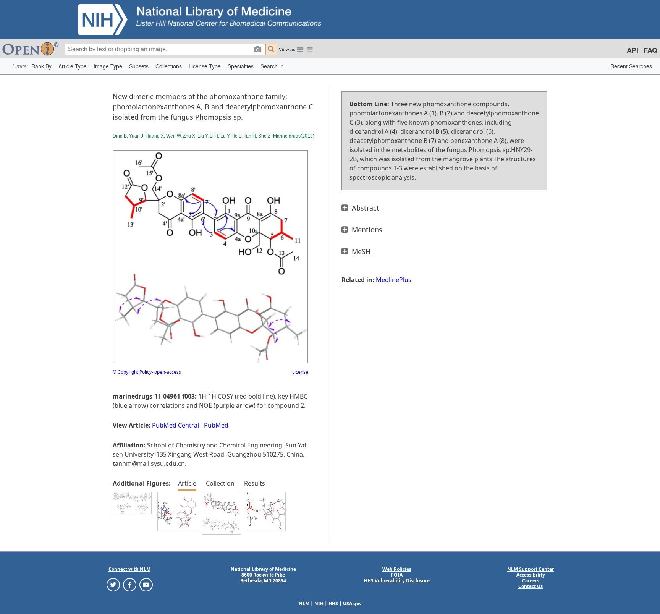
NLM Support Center (530, 569)
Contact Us (530, 586)
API (632, 50)
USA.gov (352, 603)
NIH (319, 603)
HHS (333, 603)
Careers (530, 580)
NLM (304, 603)
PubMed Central (175, 425)
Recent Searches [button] (631, 66)
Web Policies (396, 569)
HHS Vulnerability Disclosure (397, 580)
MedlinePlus (393, 279)
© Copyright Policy (132, 372)
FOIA (397, 575)
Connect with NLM (129, 569)
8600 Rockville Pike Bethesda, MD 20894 (263, 578)
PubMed (216, 425)
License (300, 372)
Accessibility (530, 575)
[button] (41, 66)
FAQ (650, 50)
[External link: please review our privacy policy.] (113, 584)
